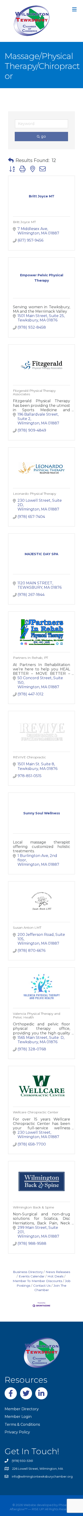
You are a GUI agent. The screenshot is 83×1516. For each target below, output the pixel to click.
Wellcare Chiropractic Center (35, 1112)
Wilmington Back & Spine (33, 1207)
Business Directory (28, 1272)
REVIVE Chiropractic (29, 757)
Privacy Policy (17, 1432)
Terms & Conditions (22, 1424)
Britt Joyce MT (24, 222)
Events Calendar (31, 1276)
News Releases (58, 1272)
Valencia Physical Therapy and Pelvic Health (36, 1015)
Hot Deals (55, 1276)
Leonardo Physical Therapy (34, 494)
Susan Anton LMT (27, 927)
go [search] (43, 136)
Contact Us (41, 1285)
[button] (11, 160)
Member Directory (22, 1409)
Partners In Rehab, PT (30, 658)
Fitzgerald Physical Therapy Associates (34, 392)
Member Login (18, 1416)
